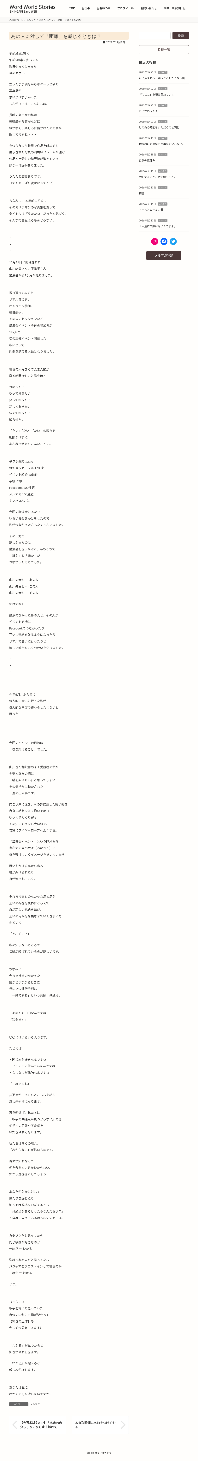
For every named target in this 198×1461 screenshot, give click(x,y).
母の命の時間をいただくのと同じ (159, 127)
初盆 (141, 193)
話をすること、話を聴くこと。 (158, 177)
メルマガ (35, 1404)
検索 (181, 35)
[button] (164, 49)
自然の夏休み (147, 160)
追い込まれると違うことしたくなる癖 (162, 78)
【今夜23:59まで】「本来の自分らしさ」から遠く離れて (41, 1425)
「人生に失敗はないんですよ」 (158, 226)
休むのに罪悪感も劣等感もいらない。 (162, 144)
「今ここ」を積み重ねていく (156, 94)
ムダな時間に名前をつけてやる (95, 1425)
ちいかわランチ (148, 111)
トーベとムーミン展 (151, 209)
